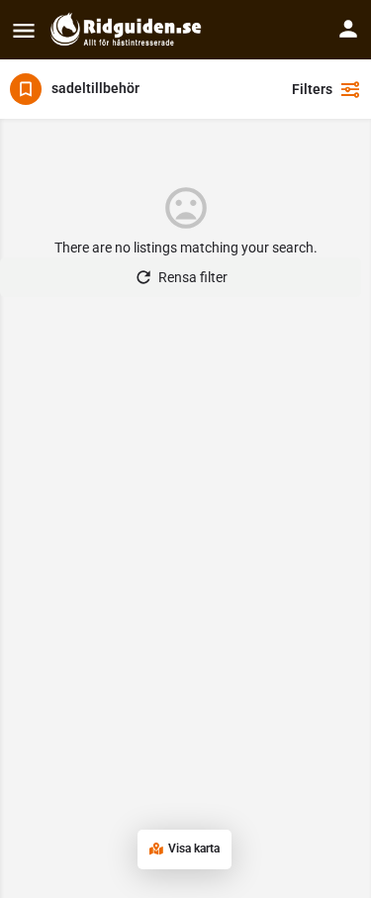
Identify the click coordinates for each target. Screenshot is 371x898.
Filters (312, 89)
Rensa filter (193, 277)
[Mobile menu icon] (24, 30)
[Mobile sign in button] (348, 29)
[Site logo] (128, 30)
